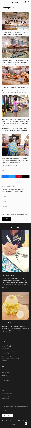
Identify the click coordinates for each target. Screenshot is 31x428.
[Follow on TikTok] (23, 420)
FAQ (3, 390)
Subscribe (7, 415)
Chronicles (4, 375)
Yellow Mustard (9, 62)
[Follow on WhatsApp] (27, 420)
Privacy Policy (5, 191)
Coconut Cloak (6, 323)
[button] (26, 423)
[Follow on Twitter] (6, 420)
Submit (6, 219)
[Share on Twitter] (12, 176)
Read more (4, 287)
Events (3, 378)
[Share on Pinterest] (19, 176)
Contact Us (4, 388)
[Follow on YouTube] (19, 420)
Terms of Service (15, 191)
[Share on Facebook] (5, 176)
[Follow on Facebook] (2, 420)
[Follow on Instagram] (10, 420)
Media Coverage (6, 380)
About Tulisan (5, 370)
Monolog (4, 32)
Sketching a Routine (8, 275)
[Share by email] (25, 176)
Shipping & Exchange (7, 393)
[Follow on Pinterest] (15, 420)
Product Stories (5, 372)
